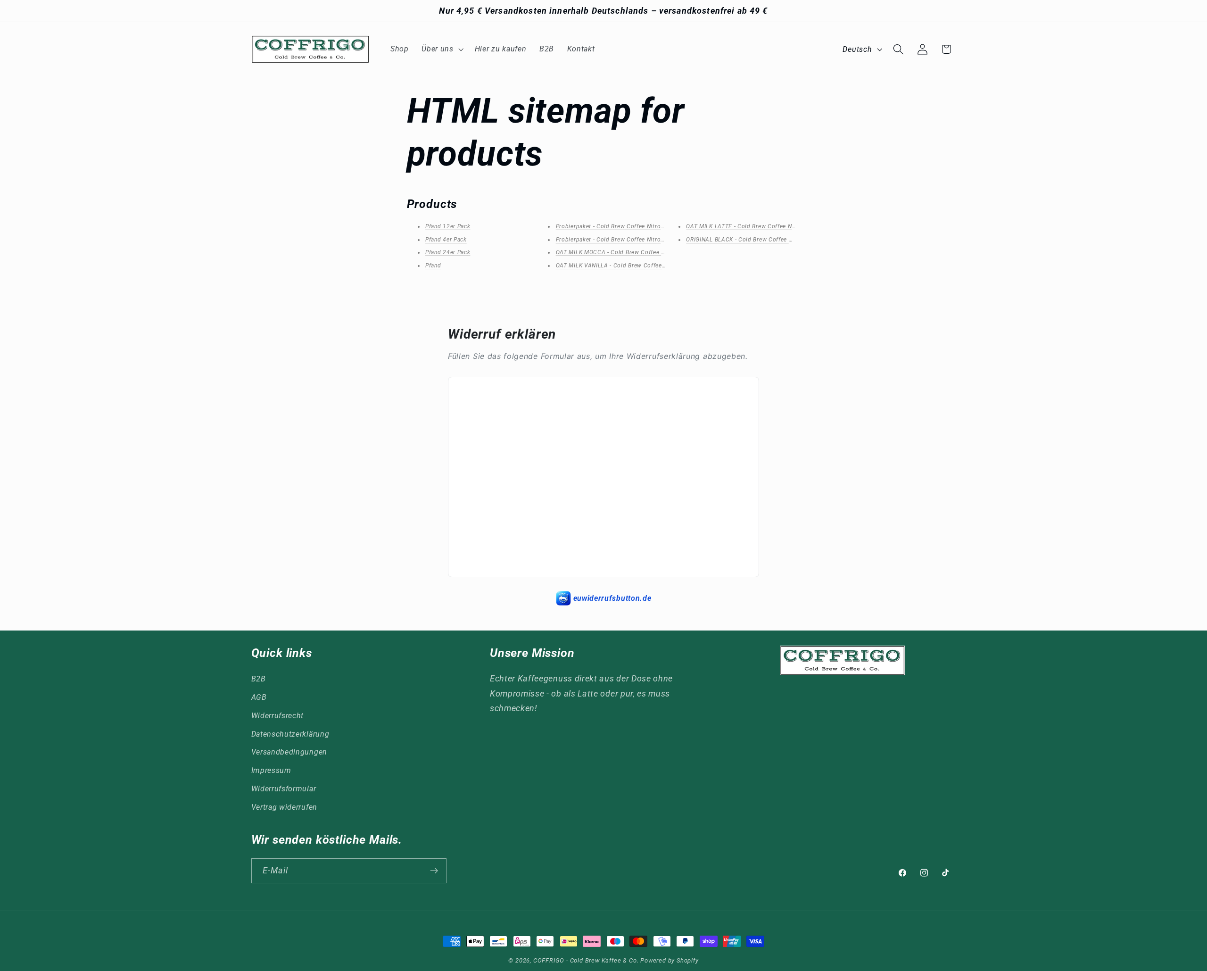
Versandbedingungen (289, 751)
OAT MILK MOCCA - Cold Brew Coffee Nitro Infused (626, 252)
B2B (258, 678)
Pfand (433, 265)
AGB (259, 697)
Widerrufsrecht (277, 715)
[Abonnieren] (434, 871)
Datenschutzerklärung (290, 734)
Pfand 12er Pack (447, 226)
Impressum (271, 770)
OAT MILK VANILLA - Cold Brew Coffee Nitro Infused (628, 265)
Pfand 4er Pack (446, 239)
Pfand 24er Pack (447, 252)
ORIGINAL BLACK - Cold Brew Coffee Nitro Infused (755, 239)
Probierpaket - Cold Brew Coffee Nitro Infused (619, 226)
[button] (441, 49)
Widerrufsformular (283, 788)
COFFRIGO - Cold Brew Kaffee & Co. (586, 960)
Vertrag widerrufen (284, 807)
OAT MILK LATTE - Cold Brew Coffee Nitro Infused (754, 226)
